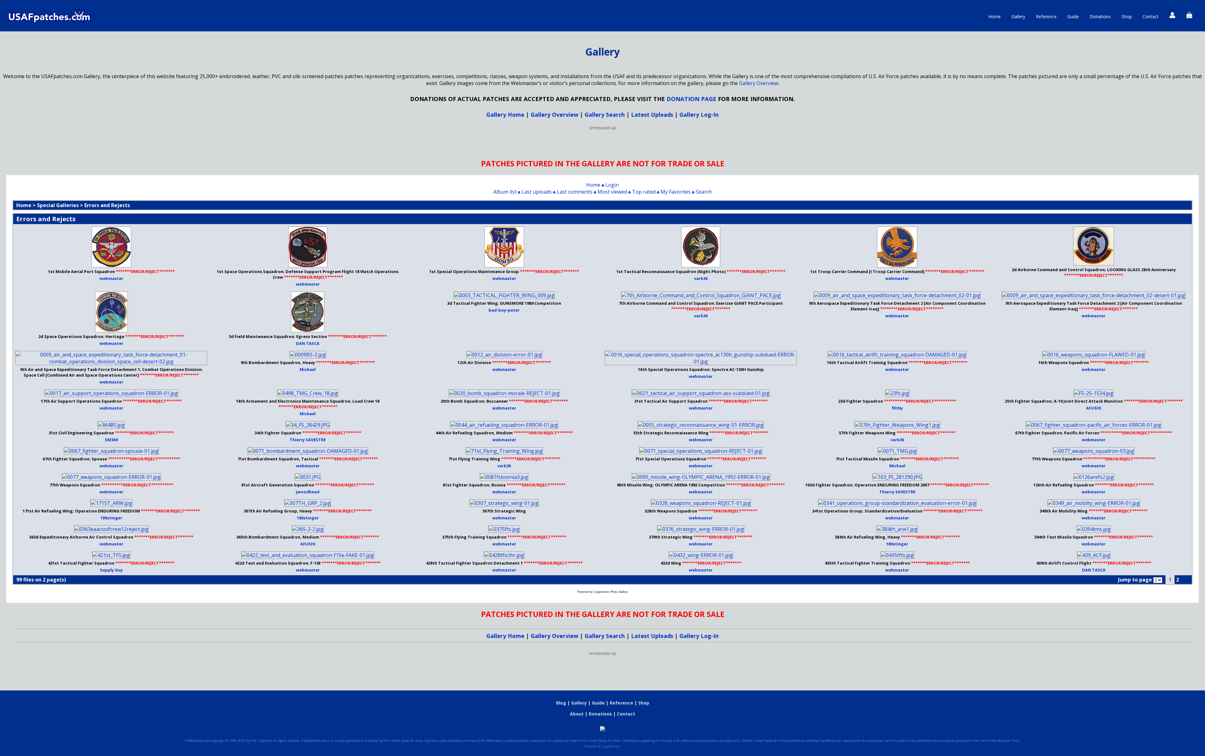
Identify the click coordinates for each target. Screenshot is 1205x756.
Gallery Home (505, 114)
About (577, 714)
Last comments (574, 191)
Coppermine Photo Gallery (611, 591)
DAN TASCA (307, 343)
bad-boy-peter (504, 310)
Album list (505, 191)
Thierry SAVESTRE (308, 439)
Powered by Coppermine (602, 746)
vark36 (701, 278)
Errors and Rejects (107, 205)
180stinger (111, 518)
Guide (1073, 16)
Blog (561, 703)
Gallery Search (605, 114)
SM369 (111, 439)
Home (994, 16)
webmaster (111, 278)
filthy (897, 408)
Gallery (1018, 16)
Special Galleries (58, 205)
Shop (1127, 16)
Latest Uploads (652, 114)
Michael (308, 369)
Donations (1100, 16)
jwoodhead (307, 492)
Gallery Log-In (699, 114)
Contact (1151, 16)
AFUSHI (1093, 408)
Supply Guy (111, 570)
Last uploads (537, 191)
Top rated (644, 191)
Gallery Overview (758, 83)
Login (612, 184)
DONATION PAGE (691, 99)
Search (704, 191)
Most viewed (612, 191)
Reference (1046, 16)
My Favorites (676, 191)
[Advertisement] (602, 144)
